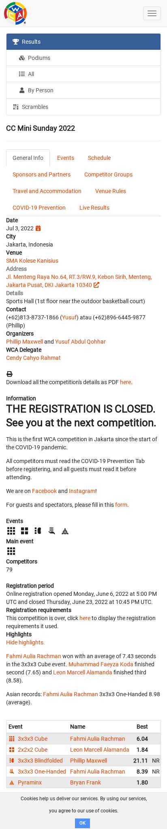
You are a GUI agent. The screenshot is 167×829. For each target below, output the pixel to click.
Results (31, 41)
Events (65, 158)
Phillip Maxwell (24, 341)
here (125, 382)
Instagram (82, 491)
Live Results (94, 207)
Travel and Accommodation (47, 191)
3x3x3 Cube (32, 738)
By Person (40, 90)
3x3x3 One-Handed (41, 771)
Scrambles (34, 107)
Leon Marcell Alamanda (82, 672)
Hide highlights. (25, 642)
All (30, 74)
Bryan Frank (85, 782)
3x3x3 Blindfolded (40, 760)
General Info (28, 158)
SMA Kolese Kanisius (32, 260)
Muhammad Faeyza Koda (101, 664)
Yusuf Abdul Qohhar (80, 341)
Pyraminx (29, 782)
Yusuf (69, 317)
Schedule (99, 158)
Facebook (44, 491)
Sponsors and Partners (42, 174)
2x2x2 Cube (32, 749)
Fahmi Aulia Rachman (33, 656)
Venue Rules (110, 191)
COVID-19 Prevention (39, 207)
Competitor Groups (108, 174)
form (121, 505)
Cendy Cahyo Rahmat (33, 358)
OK (82, 823)
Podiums (38, 58)
